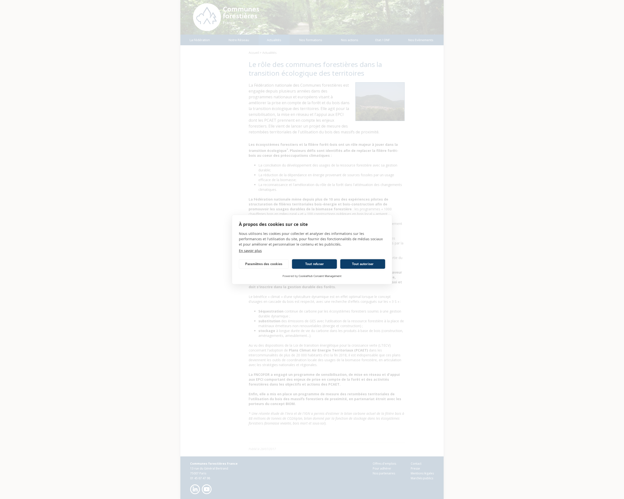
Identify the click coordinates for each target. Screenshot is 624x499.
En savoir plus (250, 250)
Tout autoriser (363, 264)
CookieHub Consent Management (320, 276)
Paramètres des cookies (263, 264)
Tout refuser (314, 264)
